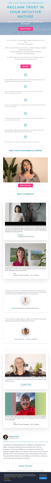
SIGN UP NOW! (25, 29)
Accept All (43, 478)
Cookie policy (13, 476)
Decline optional (43, 475)
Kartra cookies (20, 476)
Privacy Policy (6, 478)
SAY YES (25, 66)
